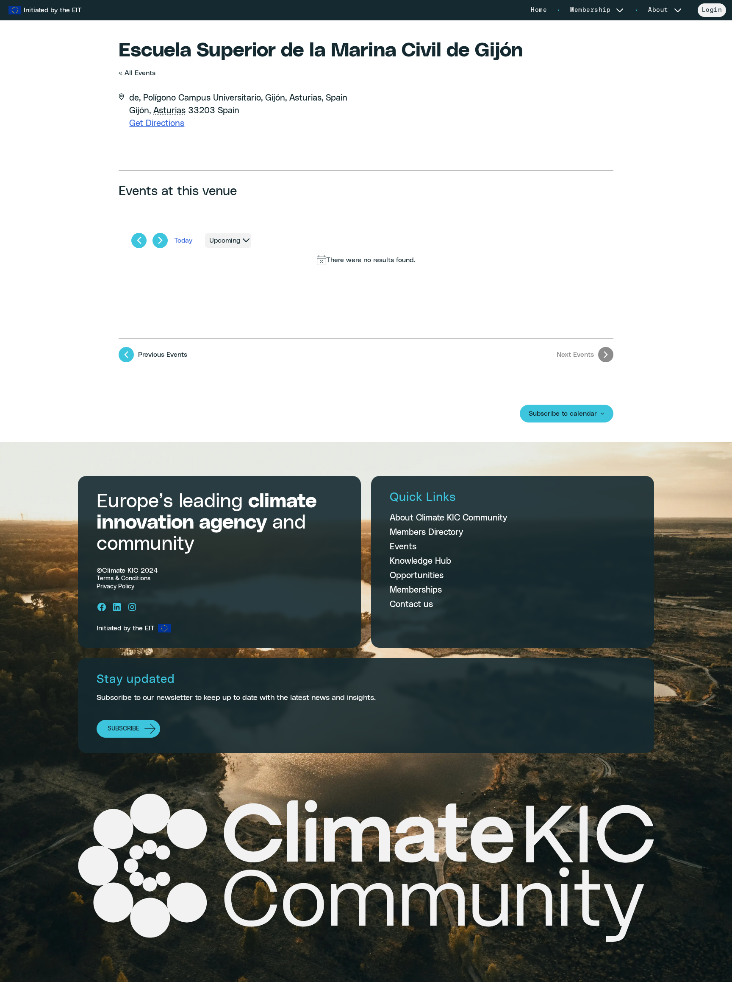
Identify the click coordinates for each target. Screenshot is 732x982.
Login (712, 10)
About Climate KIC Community (448, 518)
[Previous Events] (139, 240)
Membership (590, 10)
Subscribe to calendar (563, 413)
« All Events (137, 73)
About (658, 10)
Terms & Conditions (123, 579)
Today (183, 240)
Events (403, 547)
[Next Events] (160, 240)
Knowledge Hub (420, 561)
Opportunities (417, 575)
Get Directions (156, 123)
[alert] (366, 260)
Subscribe (123, 729)
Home (539, 10)
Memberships (416, 590)
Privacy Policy (115, 587)
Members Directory (426, 532)
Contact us (411, 604)
